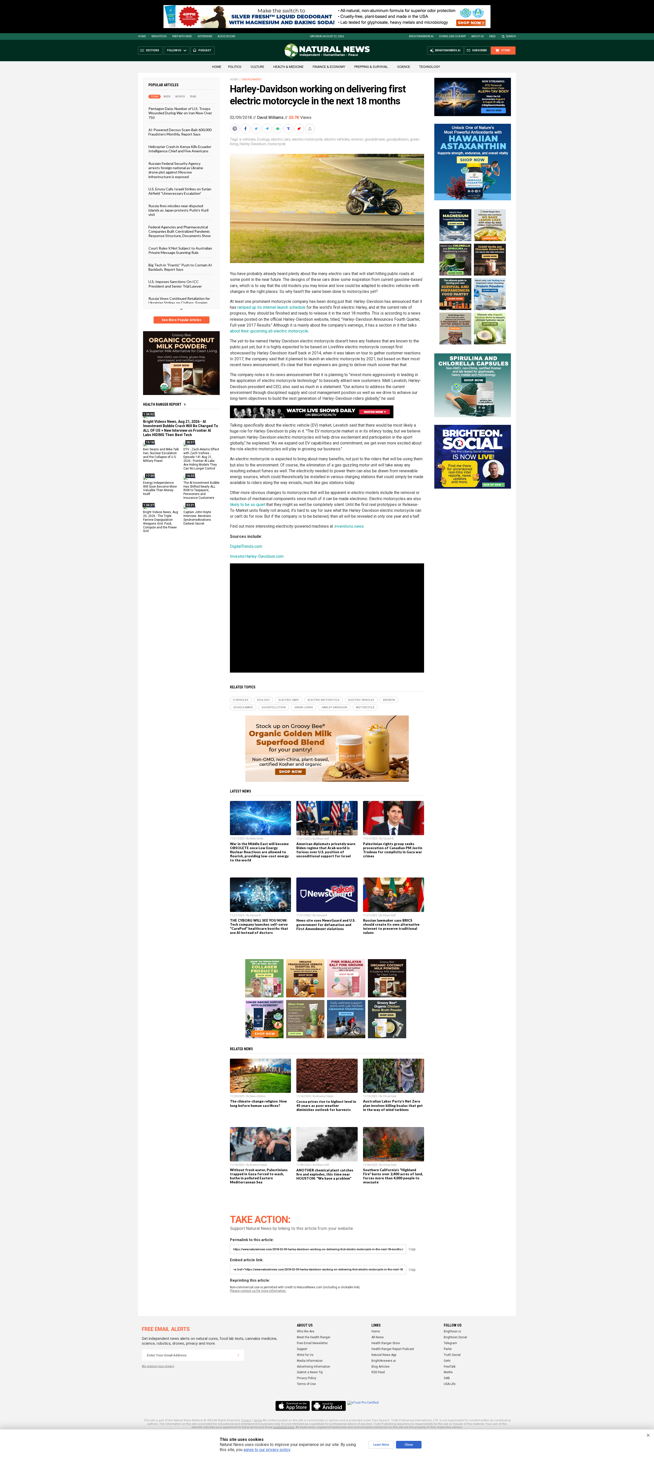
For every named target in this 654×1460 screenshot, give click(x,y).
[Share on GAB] (278, 128)
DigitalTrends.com (246, 546)
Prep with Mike (182, 36)
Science (403, 67)
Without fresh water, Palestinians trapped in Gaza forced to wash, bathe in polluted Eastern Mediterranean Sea (259, 1176)
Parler (448, 1349)
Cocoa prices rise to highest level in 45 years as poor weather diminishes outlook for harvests (326, 1105)
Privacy (246, 1420)
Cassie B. (388, 838)
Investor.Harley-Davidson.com (257, 556)
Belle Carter (257, 838)
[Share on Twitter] (256, 128)
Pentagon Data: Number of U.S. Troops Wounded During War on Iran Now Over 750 (180, 113)
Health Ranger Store (385, 1343)
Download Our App (452, 36)
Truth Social (452, 1355)
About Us (477, 36)
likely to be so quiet (247, 504)
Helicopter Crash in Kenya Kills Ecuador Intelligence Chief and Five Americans (179, 148)
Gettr (447, 1361)
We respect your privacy (158, 1366)
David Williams (270, 117)
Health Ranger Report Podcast (392, 1349)
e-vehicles (247, 139)
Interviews (204, 36)
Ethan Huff (322, 838)
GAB (447, 1378)
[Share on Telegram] (267, 128)
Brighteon (159, 36)
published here (283, 1427)
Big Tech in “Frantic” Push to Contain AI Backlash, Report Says (180, 267)
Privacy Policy (306, 1378)
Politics (234, 67)
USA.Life (450, 1384)
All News (377, 1337)
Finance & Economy (329, 67)
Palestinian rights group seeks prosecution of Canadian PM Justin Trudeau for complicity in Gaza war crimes (392, 850)
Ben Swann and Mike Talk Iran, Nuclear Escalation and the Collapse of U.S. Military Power (161, 455)
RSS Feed (378, 1372)
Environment (252, 79)
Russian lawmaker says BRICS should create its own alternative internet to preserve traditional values (391, 926)
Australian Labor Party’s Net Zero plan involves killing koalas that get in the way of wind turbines (393, 1105)
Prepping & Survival (371, 67)
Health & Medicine (288, 67)
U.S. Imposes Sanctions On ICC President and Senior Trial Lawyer (175, 283)
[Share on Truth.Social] (289, 128)
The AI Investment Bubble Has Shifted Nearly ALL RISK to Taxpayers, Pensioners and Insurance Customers (201, 490)
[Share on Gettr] (299, 128)
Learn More (381, 1444)
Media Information (310, 1361)
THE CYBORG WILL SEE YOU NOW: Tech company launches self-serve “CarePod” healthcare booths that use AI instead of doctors (259, 926)
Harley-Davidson (253, 144)
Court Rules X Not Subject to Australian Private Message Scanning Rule (180, 250)
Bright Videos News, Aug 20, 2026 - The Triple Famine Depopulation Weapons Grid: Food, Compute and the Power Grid (160, 521)
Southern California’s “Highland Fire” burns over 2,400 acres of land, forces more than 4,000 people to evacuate (393, 1176)
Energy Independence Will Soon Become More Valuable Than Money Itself (160, 488)
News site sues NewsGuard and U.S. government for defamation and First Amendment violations (325, 924)
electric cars (280, 139)
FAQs (492, 36)
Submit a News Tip (310, 1372)
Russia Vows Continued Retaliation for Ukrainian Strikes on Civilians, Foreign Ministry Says (179, 303)
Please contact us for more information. (258, 1291)
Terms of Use (306, 1384)
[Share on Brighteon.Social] (235, 128)
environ (357, 139)
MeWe (448, 1372)
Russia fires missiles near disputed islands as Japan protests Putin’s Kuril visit (178, 210)
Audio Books (226, 36)
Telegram (450, 1343)
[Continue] (238, 1355)
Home (142, 36)
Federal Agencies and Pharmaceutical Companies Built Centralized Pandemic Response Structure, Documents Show (179, 231)
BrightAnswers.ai (421, 36)
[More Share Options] (310, 128)
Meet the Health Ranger (313, 1337)
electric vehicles (337, 139)
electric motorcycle (307, 139)
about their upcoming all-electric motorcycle (269, 331)
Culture (257, 67)
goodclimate (375, 139)
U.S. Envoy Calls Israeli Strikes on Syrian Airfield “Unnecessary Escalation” (179, 191)
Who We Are (305, 1331)
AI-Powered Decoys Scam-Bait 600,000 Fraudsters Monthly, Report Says (180, 132)
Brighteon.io (452, 1331)
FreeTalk (450, 1366)
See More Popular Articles (181, 320)
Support (302, 1349)
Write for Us (305, 1355)
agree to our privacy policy (266, 1449)
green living (303, 707)
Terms (257, 1420)
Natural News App (383, 1355)
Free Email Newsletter (312, 1343)
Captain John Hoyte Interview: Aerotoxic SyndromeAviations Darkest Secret (197, 517)
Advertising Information (313, 1366)
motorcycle (276, 144)
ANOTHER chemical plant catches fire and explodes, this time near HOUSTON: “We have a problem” (324, 1174)
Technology (429, 67)
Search (511, 36)
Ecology (263, 139)
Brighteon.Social (455, 1337)
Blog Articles (380, 1366)
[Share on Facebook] (246, 128)
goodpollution (397, 139)
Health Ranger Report (162, 404)
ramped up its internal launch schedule (271, 307)
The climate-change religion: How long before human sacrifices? (258, 1103)
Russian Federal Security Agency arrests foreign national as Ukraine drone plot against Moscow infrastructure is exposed (175, 170)
